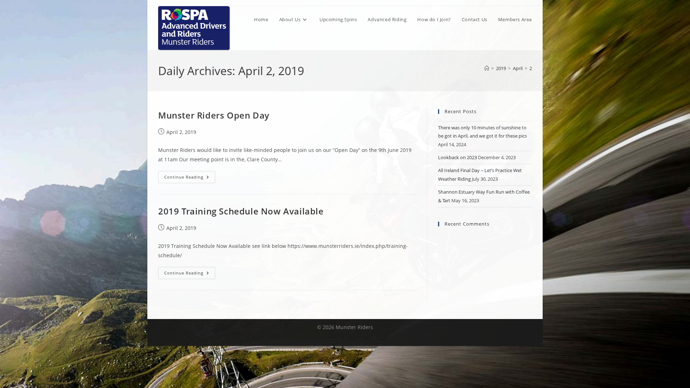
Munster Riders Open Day (214, 115)
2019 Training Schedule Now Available (241, 211)
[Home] (486, 68)
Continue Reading (189, 178)
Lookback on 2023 (457, 157)
